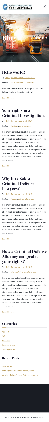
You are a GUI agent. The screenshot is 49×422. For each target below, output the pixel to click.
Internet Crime (17, 272)
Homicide (14, 126)
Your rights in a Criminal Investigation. (23, 113)
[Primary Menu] (45, 7)
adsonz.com (40, 417)
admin (7, 78)
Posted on (23, 78)
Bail (19, 199)
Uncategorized (17, 82)
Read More (7, 98)
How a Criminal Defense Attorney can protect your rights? (24, 256)
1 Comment (29, 82)
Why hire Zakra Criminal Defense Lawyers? (18, 183)
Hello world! (13, 72)
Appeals (14, 199)
